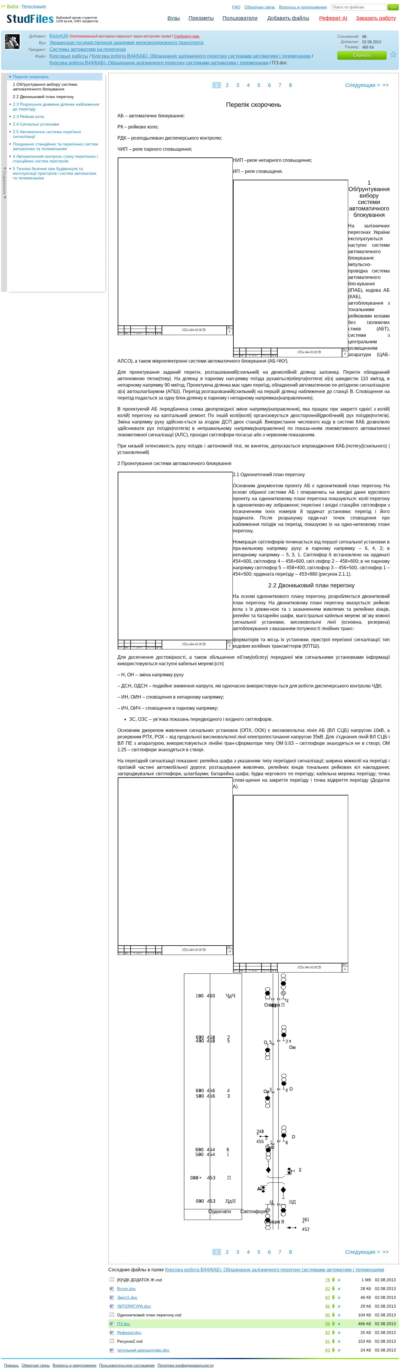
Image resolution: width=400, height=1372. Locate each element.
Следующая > (362, 85)
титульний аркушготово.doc (143, 1350)
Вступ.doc (126, 1288)
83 (327, 1332)
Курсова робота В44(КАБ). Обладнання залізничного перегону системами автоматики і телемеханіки (201, 56)
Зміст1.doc (127, 1297)
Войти (12, 6)
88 (327, 1323)
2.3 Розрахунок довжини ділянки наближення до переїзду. (56, 106)
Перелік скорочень (31, 76)
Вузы (173, 18)
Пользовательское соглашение (127, 1365)
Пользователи (240, 18)
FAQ (236, 7)
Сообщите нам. (187, 36)
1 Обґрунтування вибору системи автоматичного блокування (45, 86)
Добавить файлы (288, 18)
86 (327, 1306)
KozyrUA (58, 35)
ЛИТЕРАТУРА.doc (134, 1306)
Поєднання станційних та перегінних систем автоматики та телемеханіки (55, 146)
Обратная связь (260, 7)
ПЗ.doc (123, 1323)
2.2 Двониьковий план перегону (43, 96)
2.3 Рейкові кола (28, 116)
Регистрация (34, 6)
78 (327, 1279)
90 (327, 1315)
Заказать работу (376, 18)
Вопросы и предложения (303, 7)
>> (385, 85)
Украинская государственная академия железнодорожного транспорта (126, 42)
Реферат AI (333, 18)
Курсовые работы (68, 56)
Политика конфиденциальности (185, 1365)
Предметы (201, 18)
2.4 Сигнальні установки (36, 124)
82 (327, 1288)
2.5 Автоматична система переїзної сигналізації (47, 134)
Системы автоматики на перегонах (87, 49)
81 (327, 1341)
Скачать (362, 55)
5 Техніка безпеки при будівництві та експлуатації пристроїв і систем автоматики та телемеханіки (54, 173)
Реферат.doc (129, 1332)
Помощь (11, 1365)
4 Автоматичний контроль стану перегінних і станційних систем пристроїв (55, 158)
